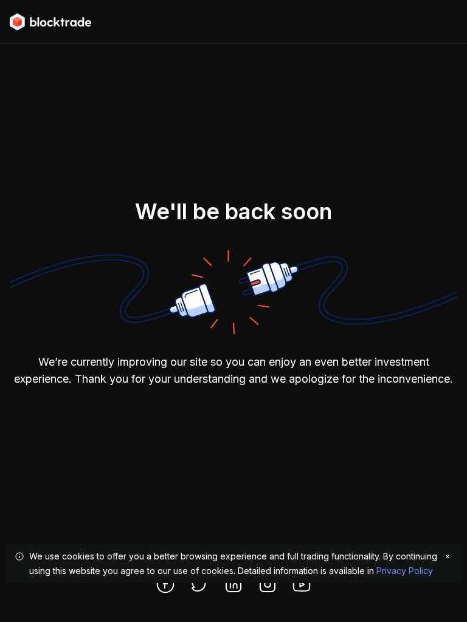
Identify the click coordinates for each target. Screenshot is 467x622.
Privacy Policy (404, 571)
